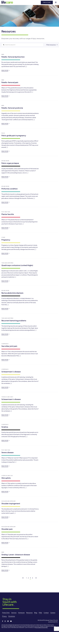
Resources (29, 612)
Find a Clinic (47, 2)
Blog (35, 612)
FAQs (40, 612)
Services (13, 612)
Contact (46, 612)
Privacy (4, 616)
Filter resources (51, 45)
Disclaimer (11, 616)
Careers (52, 612)
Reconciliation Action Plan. (41, 627)
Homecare (21, 612)
